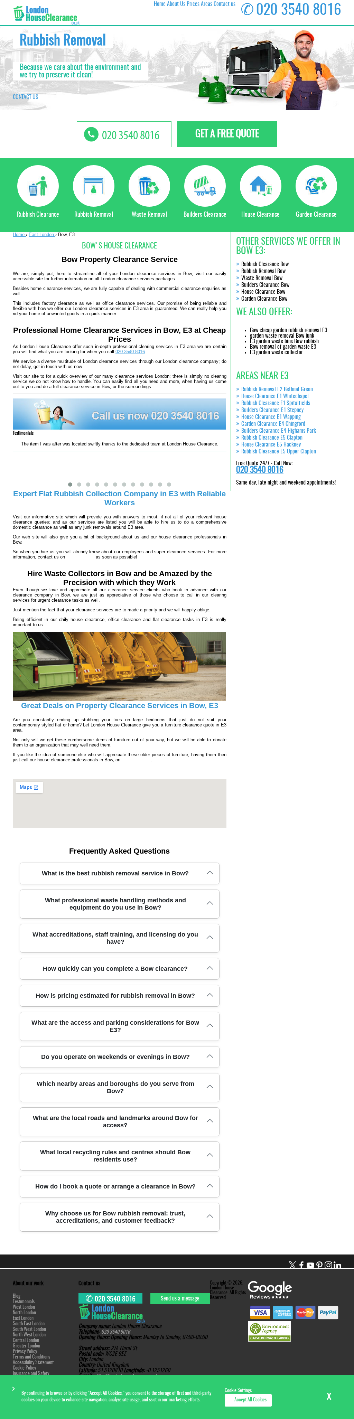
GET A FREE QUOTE (227, 134)
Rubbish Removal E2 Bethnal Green (277, 389)
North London (24, 1312)
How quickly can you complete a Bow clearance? (115, 968)
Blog (16, 1296)
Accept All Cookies (250, 1400)
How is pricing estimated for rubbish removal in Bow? (115, 995)
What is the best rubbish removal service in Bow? (115, 873)
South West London (29, 1329)
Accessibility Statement (33, 1362)
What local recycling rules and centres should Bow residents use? (115, 1156)
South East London (29, 1324)
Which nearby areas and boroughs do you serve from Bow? (115, 1087)
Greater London (26, 1346)
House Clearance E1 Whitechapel (275, 396)
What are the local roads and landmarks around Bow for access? (115, 1122)
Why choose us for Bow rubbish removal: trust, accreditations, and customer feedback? (115, 1217)
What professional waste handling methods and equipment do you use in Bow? (115, 904)
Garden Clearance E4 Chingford (273, 424)
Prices (193, 4)
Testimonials (24, 1301)
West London (24, 1307)
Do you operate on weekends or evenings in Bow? (115, 1056)
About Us (176, 4)
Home (160, 4)
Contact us (224, 4)
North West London (29, 1335)
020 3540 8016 (130, 351)
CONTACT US (25, 97)
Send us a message (180, 1298)
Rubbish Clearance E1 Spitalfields (275, 403)
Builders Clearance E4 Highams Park (278, 431)
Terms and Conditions (31, 1357)
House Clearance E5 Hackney (271, 445)
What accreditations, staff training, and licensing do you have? (115, 938)
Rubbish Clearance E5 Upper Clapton (278, 451)
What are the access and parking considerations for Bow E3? (115, 1026)
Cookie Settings (238, 1390)
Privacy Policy (25, 1351)
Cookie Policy (24, 1368)
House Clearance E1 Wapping (271, 417)
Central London (26, 1340)
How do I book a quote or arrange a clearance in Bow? (115, 1186)
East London (23, 1318)
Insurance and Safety (31, 1373)
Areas (206, 4)
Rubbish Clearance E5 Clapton (271, 438)
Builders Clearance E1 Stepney (272, 410)
